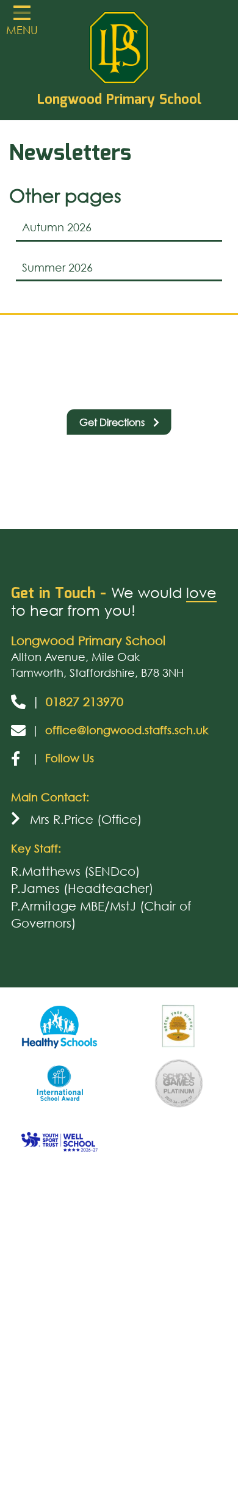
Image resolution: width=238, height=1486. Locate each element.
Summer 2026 (57, 267)
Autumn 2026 (57, 227)
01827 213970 (84, 701)
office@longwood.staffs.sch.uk (126, 730)
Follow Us (69, 758)
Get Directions (113, 421)
